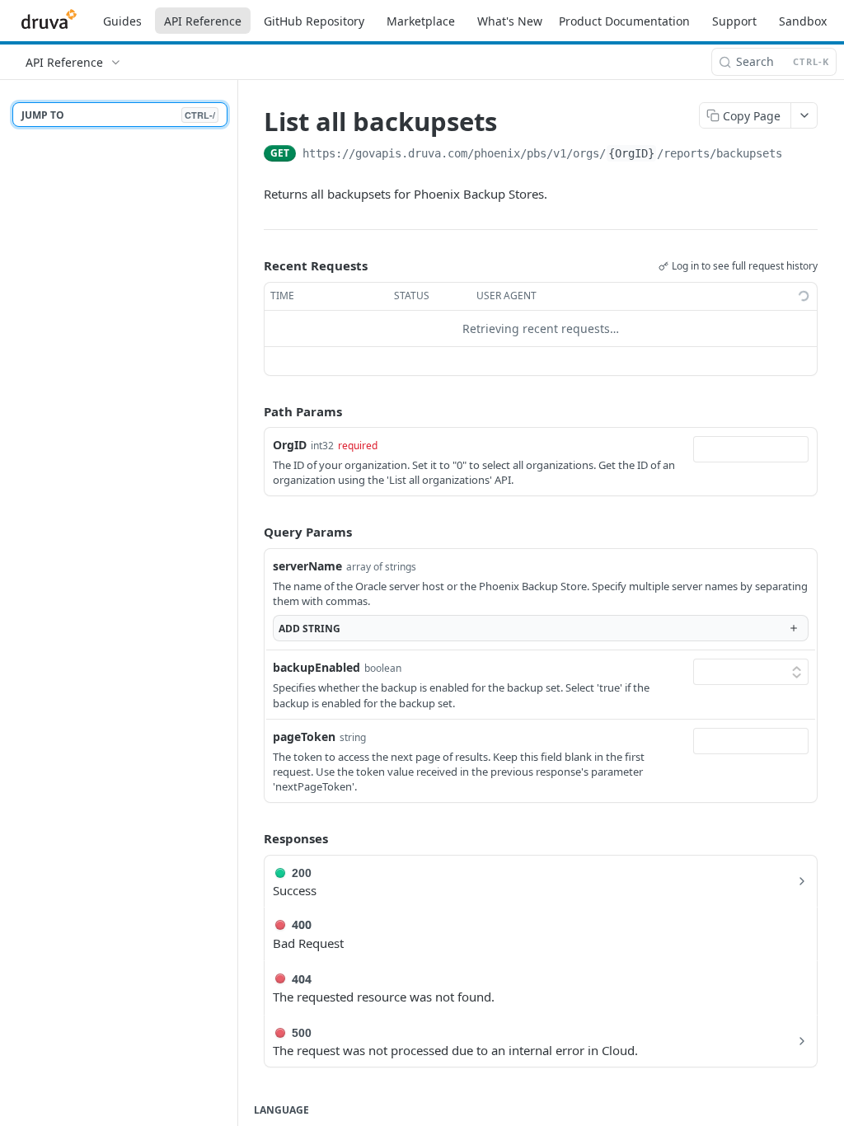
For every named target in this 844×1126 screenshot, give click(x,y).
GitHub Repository (314, 21)
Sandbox (803, 21)
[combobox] (751, 449)
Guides (122, 21)
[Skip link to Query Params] (252, 532)
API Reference (202, 21)
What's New (509, 21)
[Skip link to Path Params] (252, 411)
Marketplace (421, 21)
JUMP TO (118, 115)
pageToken (304, 736)
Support (734, 21)
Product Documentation (624, 21)
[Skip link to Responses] (252, 839)
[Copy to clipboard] (799, 155)
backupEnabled (316, 667)
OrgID (290, 445)
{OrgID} (631, 153)
